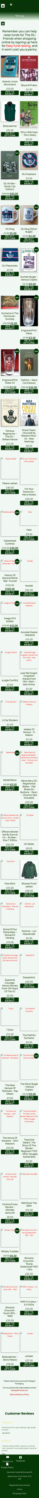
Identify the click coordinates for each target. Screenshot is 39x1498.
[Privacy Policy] (7, 1464)
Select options (9, 134)
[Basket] (11, 4)
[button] (3, 6)
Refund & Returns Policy (19, 1394)
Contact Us (7, 1461)
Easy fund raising (18, 46)
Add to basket (10, 93)
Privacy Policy (7, 1467)
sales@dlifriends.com (19, 1390)
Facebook (20, 1460)
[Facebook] (20, 1457)
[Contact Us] (7, 1457)
